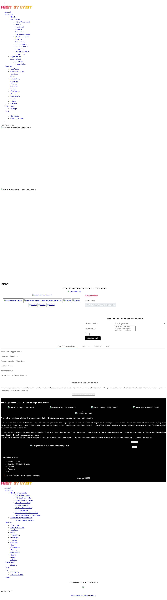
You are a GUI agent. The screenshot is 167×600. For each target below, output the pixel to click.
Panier (7, 577)
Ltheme (93, 595)
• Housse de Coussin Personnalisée (27, 515)
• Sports (13, 99)
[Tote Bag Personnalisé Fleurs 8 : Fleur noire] (42, 295)
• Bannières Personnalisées (24, 520)
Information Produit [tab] (67, 346)
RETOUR (5, 284)
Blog (9, 471)
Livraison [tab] (85, 346)
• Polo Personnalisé (22, 37)
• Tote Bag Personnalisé (23, 498)
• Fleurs (13, 101)
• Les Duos (14, 74)
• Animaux (13, 94)
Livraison (11, 466)
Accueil (8, 12)
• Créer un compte (16, 118)
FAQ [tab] (108, 346)
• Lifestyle (13, 104)
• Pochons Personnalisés (23, 508)
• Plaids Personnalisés (22, 34)
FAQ (134, 447)
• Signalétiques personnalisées (21, 518)
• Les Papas (14, 69)
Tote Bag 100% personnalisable (83, 394)
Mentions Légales (14, 461)
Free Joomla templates (79, 595)
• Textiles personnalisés (18, 493)
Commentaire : (91, 329)
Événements (9, 106)
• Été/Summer (15, 91)
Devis (7, 111)
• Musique (13, 84)
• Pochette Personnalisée (24, 500)
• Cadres (13, 89)
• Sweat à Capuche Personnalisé (26, 513)
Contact (134, 442)
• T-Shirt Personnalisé (22, 22)
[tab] (82, 411)
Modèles (8, 66)
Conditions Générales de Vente (19, 464)
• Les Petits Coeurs (17, 71)
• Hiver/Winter (15, 79)
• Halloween (14, 81)
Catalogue (9, 14)
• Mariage (13, 109)
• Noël (12, 76)
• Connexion (14, 116)
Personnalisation (91, 324)
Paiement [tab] (98, 346)
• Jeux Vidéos (15, 96)
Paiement (11, 469)
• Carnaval (13, 86)
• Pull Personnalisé (21, 44)
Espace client (10, 570)
